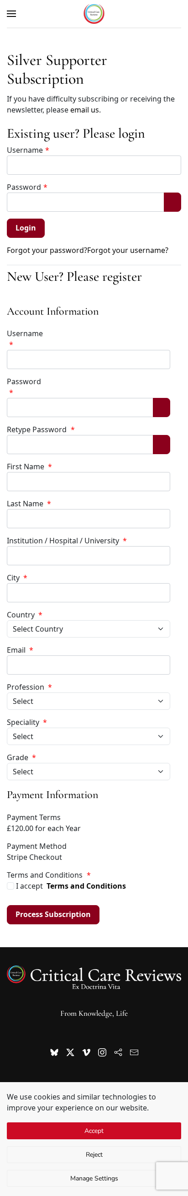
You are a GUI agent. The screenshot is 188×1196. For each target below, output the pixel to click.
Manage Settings (94, 1178)
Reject (94, 1154)
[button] (11, 13)
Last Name (29, 504)
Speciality (27, 722)
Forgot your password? (47, 250)
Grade (21, 757)
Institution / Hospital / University (67, 541)
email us (84, 110)
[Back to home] (94, 13)
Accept (94, 1130)
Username (28, 150)
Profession (29, 687)
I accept (70, 886)
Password (27, 187)
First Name (29, 466)
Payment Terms (34, 817)
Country (24, 615)
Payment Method (37, 846)
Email (20, 650)
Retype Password (41, 429)
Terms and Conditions (86, 886)
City (17, 578)
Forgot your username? (127, 250)
